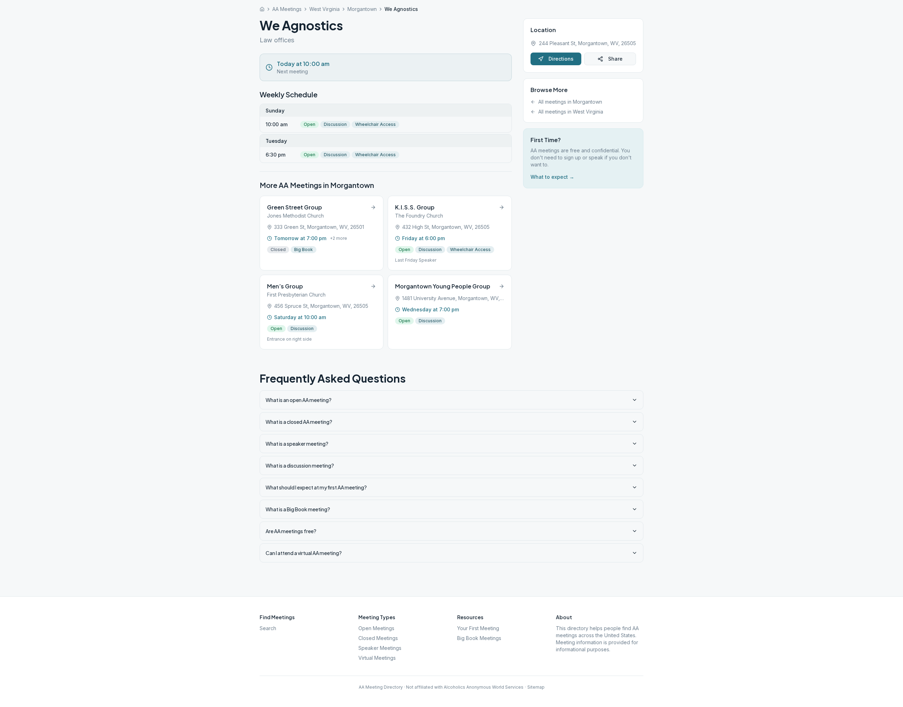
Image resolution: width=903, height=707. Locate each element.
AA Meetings (287, 9)
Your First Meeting (478, 628)
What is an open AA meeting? (299, 400)
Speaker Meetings (379, 648)
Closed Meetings (378, 638)
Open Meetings (376, 628)
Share (615, 59)
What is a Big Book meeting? (298, 509)
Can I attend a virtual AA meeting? (304, 553)
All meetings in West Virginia (570, 112)
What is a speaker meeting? (297, 443)
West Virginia (324, 9)
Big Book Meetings (479, 638)
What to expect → (552, 177)
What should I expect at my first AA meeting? (316, 487)
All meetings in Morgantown (570, 102)
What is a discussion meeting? (300, 465)
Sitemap (536, 687)
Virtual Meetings (377, 658)
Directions (561, 59)
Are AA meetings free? (291, 531)
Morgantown (362, 9)
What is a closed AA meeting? (299, 422)
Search (268, 628)
